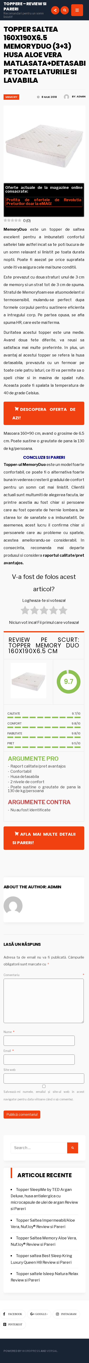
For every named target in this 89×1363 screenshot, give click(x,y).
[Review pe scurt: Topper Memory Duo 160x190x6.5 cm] (28, 682)
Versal (52, 1351)
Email (9, 1051)
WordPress (31, 1351)
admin (81, 96)
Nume (9, 1032)
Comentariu (44, 975)
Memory (11, 97)
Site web (10, 1070)
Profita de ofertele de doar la (43, 202)
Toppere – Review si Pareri (25, 6)
